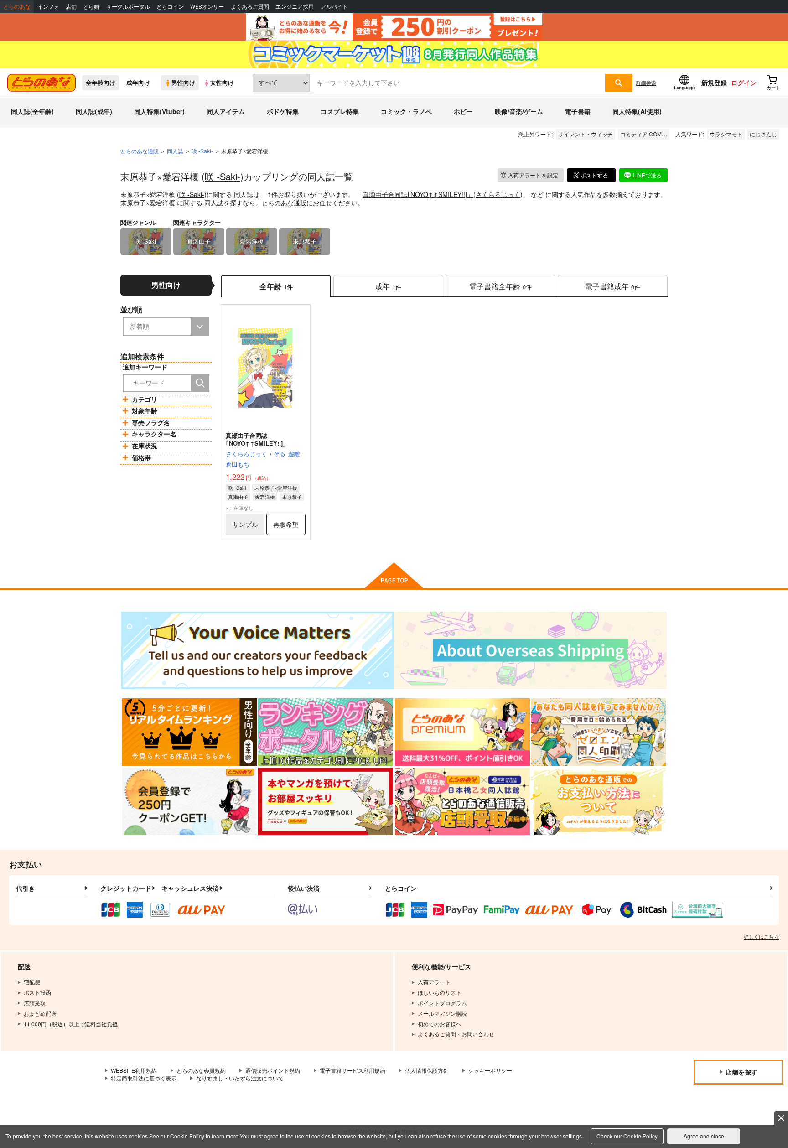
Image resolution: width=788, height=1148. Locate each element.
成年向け (138, 82)
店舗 (71, 6)
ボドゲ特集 (283, 111)
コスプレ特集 (340, 111)
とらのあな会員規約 (201, 1070)
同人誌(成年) (94, 111)
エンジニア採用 (294, 6)
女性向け (222, 82)
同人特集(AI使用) (637, 111)
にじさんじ (763, 134)
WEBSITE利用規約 (134, 1070)
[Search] (200, 383)
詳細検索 (646, 82)
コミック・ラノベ (406, 111)
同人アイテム (226, 111)
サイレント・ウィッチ (585, 134)
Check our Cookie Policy (627, 1136)
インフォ (48, 6)
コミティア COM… (643, 134)
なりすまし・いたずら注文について (240, 1078)
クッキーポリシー (490, 1070)
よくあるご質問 (250, 6)
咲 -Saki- (222, 176)
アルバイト (334, 6)
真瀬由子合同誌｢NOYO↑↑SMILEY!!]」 (418, 194)
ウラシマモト (726, 134)
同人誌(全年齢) (32, 111)
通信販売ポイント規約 (272, 1070)
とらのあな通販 (139, 151)
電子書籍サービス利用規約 (352, 1070)
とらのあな (17, 6)
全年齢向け (100, 82)
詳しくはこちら (761, 936)
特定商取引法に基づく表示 (143, 1078)
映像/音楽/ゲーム (519, 111)
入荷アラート (533, 175)
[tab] (388, 286)
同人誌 (175, 151)
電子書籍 (578, 111)
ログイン (744, 82)
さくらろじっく (498, 194)
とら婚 (91, 6)
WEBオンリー (207, 6)
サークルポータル (128, 6)
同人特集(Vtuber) (159, 111)
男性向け (183, 82)
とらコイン (170, 6)
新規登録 (714, 82)
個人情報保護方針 (427, 1070)
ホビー (463, 111)
